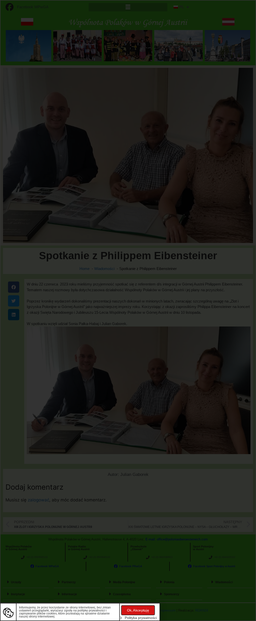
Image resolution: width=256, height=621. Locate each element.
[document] (128, 310)
